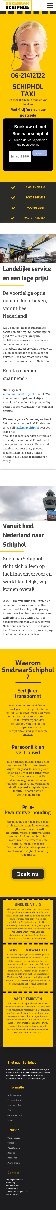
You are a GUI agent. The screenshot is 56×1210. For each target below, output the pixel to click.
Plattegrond (13, 1163)
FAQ (9, 1110)
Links (10, 1120)
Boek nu (28, 874)
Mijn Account (14, 1095)
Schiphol (12, 1142)
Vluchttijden (13, 1148)
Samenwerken (15, 1115)
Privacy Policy (15, 1100)
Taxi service (13, 1138)
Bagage (11, 1152)
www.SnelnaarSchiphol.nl (20, 394)
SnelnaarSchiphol (27, 427)
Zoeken (38, 153)
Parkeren (12, 1157)
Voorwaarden (14, 1105)
